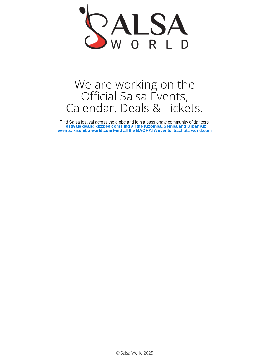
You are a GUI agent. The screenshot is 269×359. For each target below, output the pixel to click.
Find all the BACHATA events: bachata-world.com (162, 130)
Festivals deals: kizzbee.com (91, 126)
